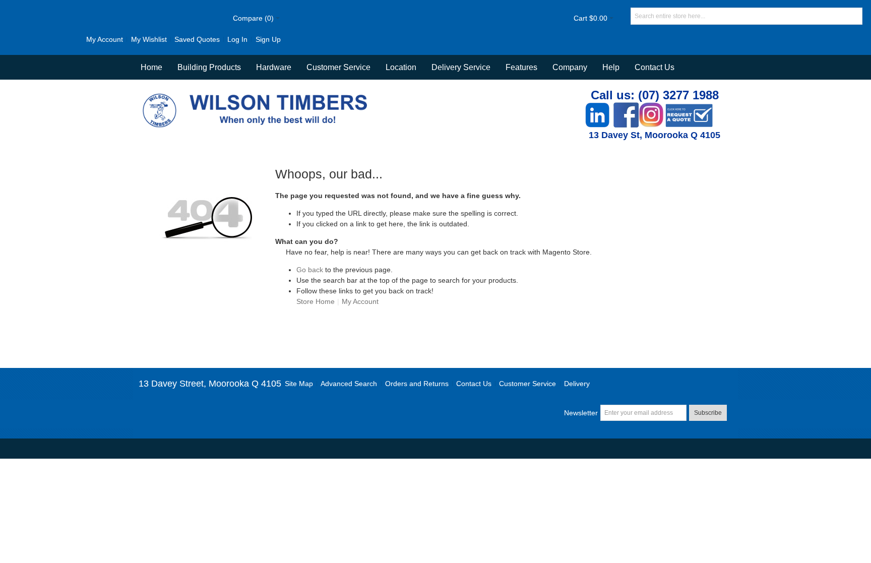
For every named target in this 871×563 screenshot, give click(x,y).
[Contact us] (689, 107)
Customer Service (527, 384)
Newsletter (581, 413)
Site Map (299, 384)
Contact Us (654, 67)
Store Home (315, 301)
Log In (237, 39)
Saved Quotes (197, 39)
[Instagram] (651, 107)
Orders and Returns (417, 384)
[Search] (854, 16)
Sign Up (268, 39)
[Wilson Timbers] (257, 95)
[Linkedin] (597, 107)
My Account (104, 39)
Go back (309, 270)
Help (610, 67)
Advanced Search (349, 384)
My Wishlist (149, 39)
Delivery (577, 384)
